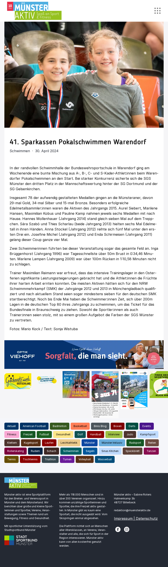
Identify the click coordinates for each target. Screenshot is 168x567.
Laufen (49, 442)
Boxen (118, 426)
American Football (34, 426)
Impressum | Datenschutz (136, 518)
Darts (132, 426)
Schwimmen (71, 451)
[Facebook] (118, 529)
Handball (95, 434)
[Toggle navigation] (157, 10)
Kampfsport (148, 434)
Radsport (135, 442)
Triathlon (50, 459)
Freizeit (28, 434)
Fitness (11, 434)
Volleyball (85, 459)
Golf (80, 434)
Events (146, 426)
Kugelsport (31, 442)
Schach (51, 451)
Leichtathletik (69, 442)
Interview (114, 434)
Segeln (90, 451)
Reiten (152, 442)
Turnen (67, 459)
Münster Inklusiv (112, 442)
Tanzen (151, 451)
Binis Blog (100, 426)
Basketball (80, 426)
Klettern (12, 442)
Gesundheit (63, 434)
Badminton (59, 426)
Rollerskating (15, 451)
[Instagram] (127, 529)
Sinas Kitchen (110, 451)
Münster (89, 442)
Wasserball (105, 459)
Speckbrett (133, 451)
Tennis (11, 459)
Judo (130, 434)
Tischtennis (30, 459)
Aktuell (11, 426)
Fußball (44, 434)
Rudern (35, 451)
